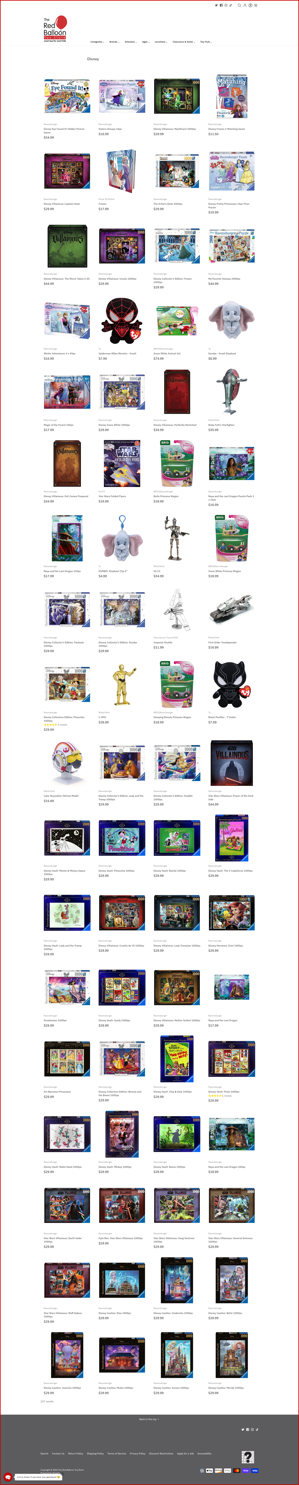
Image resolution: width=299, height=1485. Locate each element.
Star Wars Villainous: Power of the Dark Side (231, 795)
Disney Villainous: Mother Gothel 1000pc (177, 1018)
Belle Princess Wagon (166, 494)
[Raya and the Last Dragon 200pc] (231, 1134)
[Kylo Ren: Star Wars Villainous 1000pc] (122, 1205)
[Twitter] (216, 5)
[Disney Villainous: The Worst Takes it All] (67, 246)
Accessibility (204, 1453)
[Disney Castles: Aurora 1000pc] (177, 1355)
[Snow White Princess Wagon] (231, 538)
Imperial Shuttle (166, 640)
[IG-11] (177, 538)
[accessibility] (250, 6)
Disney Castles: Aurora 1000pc (171, 1385)
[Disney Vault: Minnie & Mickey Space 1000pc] (67, 838)
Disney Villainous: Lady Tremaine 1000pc (177, 943)
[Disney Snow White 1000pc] (122, 392)
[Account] (245, 6)
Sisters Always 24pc (110, 126)
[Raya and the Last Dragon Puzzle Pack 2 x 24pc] (231, 463)
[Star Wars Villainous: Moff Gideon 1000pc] (67, 1280)
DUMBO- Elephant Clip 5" (113, 568)
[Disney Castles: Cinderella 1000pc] (177, 1280)
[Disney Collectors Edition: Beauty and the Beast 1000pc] (122, 1058)
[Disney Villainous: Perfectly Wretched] (177, 392)
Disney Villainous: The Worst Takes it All (67, 276)
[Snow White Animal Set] (177, 320)
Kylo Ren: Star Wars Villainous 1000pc (121, 1236)
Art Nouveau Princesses (57, 1089)
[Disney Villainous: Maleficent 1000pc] (177, 96)
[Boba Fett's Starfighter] (231, 392)
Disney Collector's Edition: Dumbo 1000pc (118, 641)
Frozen (106, 201)
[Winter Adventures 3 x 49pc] (67, 320)
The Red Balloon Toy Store (71, 1469)
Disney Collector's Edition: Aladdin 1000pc (173, 795)
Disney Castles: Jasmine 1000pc (62, 1385)
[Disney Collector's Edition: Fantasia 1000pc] (67, 609)
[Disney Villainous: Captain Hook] (67, 171)
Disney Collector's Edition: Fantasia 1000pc (64, 641)
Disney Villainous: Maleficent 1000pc (175, 126)
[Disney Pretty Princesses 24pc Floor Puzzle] (231, 171)
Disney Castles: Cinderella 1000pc (173, 1310)
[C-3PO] (122, 684)
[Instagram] (226, 5)
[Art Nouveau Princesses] (67, 1058)
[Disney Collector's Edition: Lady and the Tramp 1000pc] (122, 763)
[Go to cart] (256, 5)
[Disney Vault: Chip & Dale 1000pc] (177, 1058)
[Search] (239, 6)
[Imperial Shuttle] (177, 609)
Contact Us (58, 1453)
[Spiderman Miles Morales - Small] (122, 320)
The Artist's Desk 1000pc (168, 201)
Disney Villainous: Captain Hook (62, 201)
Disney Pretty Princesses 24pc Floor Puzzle (228, 203)
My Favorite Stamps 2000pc (224, 276)
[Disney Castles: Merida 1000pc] (231, 1355)
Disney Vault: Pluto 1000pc (224, 1089)
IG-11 (159, 568)
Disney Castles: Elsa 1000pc (115, 1310)
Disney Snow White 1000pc (114, 422)
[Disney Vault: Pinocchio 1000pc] (122, 838)
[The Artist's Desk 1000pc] (177, 171)
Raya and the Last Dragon (222, 1018)
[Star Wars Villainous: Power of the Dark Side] (231, 763)
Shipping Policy (95, 1453)
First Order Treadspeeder (222, 640)
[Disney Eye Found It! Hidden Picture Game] (67, 96)
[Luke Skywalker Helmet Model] (67, 763)
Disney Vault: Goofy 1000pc (114, 1018)
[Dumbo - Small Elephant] (231, 320)
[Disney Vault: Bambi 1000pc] (177, 838)
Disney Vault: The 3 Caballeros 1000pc (230, 868)
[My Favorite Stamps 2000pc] (231, 246)
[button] (7, 1477)
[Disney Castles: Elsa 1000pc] (122, 1280)
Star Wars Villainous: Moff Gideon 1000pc (63, 1312)
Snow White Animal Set (167, 351)
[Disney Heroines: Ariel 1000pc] (231, 912)
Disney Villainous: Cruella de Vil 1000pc (121, 943)
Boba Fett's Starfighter (221, 422)
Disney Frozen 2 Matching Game (226, 126)
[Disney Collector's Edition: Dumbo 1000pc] (122, 609)
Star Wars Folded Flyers (112, 494)
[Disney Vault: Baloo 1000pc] (177, 1134)
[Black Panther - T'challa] (231, 684)
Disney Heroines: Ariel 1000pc (225, 943)
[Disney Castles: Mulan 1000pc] (122, 1355)
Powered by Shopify (50, 1472)
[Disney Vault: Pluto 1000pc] (231, 1058)
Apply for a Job (185, 1453)
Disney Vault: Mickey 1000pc (115, 1164)
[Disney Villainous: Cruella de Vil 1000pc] (122, 912)
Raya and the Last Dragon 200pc (226, 1164)
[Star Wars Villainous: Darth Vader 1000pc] (67, 1205)
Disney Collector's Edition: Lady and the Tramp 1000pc (121, 795)
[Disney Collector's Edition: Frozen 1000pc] (177, 246)
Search (44, 1453)
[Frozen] (122, 171)
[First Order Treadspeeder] (231, 609)
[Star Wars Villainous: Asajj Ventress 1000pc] (177, 1205)
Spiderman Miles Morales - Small (117, 351)
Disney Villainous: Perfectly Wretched (175, 422)
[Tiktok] (230, 5)
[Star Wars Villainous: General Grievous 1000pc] (231, 1205)
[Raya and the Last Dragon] (231, 987)
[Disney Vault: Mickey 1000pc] (122, 1134)
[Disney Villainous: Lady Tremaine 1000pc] (177, 912)
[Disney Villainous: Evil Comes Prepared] (67, 463)
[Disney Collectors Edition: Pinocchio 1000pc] (67, 684)
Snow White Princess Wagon (224, 568)
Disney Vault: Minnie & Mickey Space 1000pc (64, 870)
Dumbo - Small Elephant (222, 351)
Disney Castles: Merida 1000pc (226, 1385)
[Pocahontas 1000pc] (67, 987)
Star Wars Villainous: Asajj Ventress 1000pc (174, 1237)
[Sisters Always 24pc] (122, 96)
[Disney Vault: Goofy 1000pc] (122, 987)
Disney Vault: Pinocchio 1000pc (117, 868)
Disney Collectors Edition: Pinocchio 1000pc (64, 716)
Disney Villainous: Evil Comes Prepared (66, 494)
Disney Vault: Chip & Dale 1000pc (173, 1089)
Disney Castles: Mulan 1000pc (116, 1385)
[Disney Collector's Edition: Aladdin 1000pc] (177, 763)
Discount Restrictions (161, 1453)
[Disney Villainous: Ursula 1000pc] (122, 246)
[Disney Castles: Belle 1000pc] (231, 1280)
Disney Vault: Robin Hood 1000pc (63, 1164)
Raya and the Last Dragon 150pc (62, 568)
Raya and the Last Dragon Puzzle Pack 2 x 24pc (231, 495)
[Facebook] (221, 5)
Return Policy (75, 1453)
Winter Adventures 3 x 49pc (60, 351)
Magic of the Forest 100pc (59, 422)
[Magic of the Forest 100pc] (67, 392)
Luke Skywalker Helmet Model (61, 793)
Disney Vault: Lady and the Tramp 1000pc (63, 945)
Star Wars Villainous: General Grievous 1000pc (230, 1237)
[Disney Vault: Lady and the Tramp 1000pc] (67, 912)
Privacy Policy (137, 1453)
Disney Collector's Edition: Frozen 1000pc (173, 278)
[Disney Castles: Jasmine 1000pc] (67, 1355)
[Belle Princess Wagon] (177, 463)
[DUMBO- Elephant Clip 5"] (122, 538)
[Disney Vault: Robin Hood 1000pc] (67, 1134)
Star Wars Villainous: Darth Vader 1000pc (63, 1237)
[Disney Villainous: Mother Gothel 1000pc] (177, 987)
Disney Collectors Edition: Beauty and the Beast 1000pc (120, 1091)
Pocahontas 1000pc (55, 1018)
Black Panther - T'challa (222, 715)
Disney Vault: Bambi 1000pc (170, 868)
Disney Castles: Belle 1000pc (225, 1310)
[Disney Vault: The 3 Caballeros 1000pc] (231, 838)
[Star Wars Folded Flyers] (122, 463)
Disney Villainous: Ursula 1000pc (117, 276)
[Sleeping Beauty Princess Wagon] (177, 684)
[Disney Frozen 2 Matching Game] (231, 96)
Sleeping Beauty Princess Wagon (172, 715)
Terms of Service (116, 1453)
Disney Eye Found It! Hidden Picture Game (64, 128)
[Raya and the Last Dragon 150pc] (67, 538)
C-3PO (104, 715)
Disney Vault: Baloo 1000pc (169, 1164)
